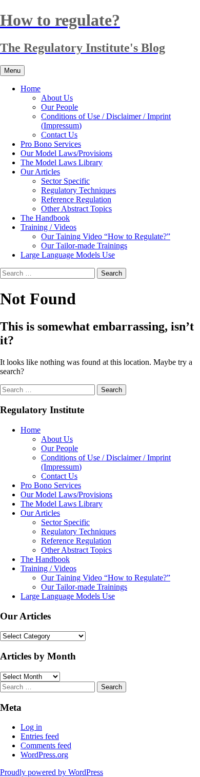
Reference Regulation (76, 199)
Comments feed (46, 745)
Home (31, 88)
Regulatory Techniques (78, 190)
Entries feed (40, 736)
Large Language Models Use (68, 254)
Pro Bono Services (51, 144)
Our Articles (40, 171)
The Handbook (45, 217)
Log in (31, 727)
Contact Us (59, 134)
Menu (12, 70)
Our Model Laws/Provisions (66, 153)
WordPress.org (44, 754)
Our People (59, 107)
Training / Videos (48, 227)
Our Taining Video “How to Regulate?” (105, 236)
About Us (57, 97)
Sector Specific (65, 181)
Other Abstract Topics (76, 208)
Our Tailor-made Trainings (84, 245)
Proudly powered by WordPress (51, 772)
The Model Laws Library (62, 162)
